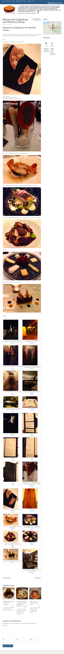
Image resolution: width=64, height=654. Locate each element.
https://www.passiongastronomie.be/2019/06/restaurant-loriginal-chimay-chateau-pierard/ (20, 35)
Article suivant (37, 578)
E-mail (17, 639)
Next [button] (40, 602)
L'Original (12, 343)
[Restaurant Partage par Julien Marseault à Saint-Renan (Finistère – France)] (22, 593)
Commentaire (5, 625)
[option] (8, 600)
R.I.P (9, 24)
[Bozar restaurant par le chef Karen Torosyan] (9, 593)
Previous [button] (4, 602)
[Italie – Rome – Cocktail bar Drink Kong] (35, 593)
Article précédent (6, 578)
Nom (4, 639)
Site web (31, 639)
